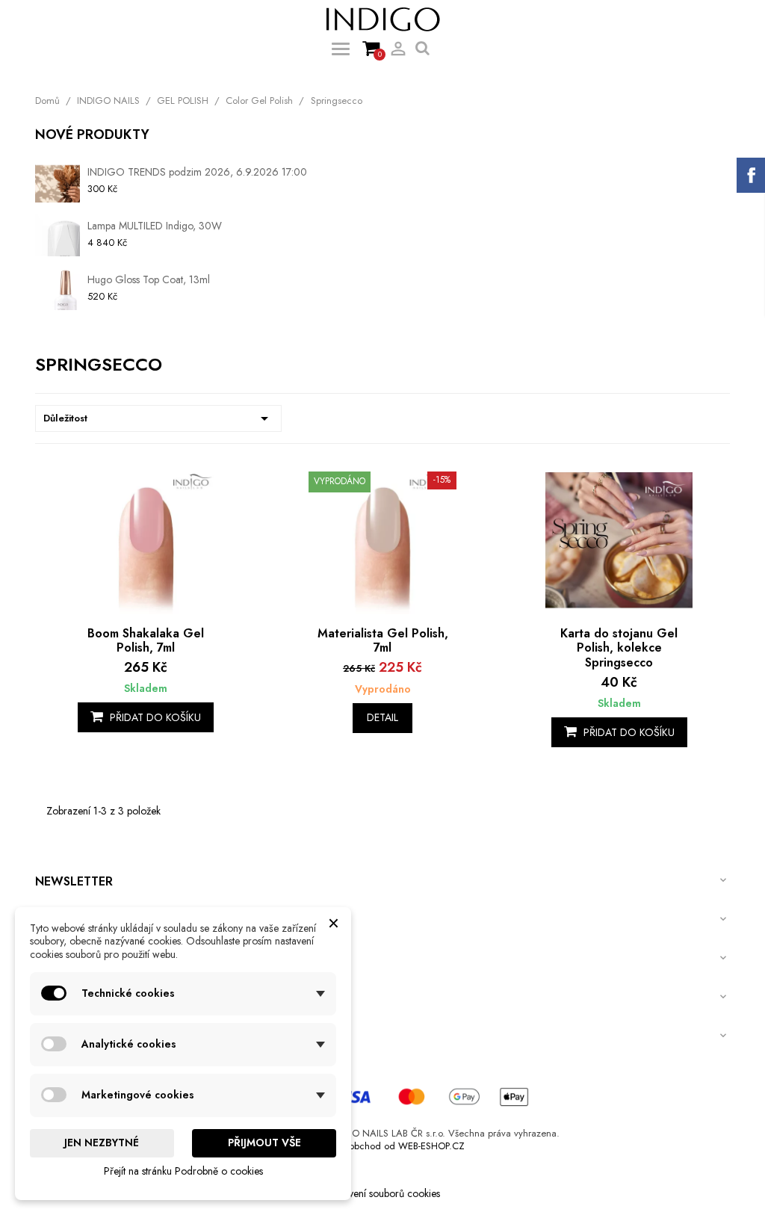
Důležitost (158, 418)
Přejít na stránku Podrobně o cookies (183, 1170)
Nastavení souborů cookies (382, 1193)
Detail (382, 717)
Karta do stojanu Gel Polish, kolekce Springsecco (619, 648)
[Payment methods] (382, 1095)
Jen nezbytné (101, 1142)
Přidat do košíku (154, 717)
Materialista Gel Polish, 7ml (383, 641)
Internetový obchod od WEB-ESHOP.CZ (383, 1146)
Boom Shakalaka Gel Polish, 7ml (145, 641)
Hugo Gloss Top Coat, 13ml (148, 279)
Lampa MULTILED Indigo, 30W (154, 225)
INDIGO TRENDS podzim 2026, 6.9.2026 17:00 (197, 171)
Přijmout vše (264, 1142)
